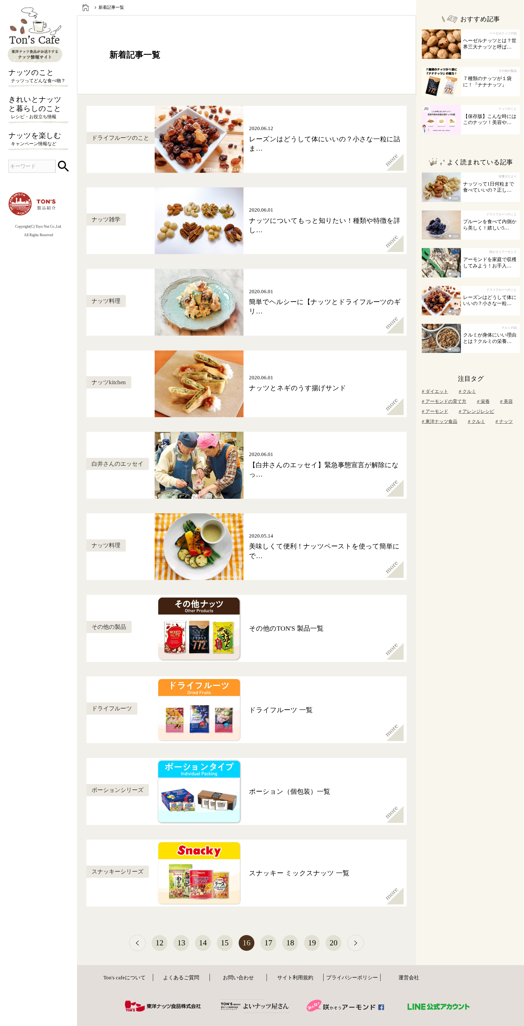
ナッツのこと (37, 76)
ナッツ (506, 421)
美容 (508, 401)
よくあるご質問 (181, 978)
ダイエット (436, 391)
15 (225, 942)
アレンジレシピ (478, 411)
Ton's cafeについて (124, 978)
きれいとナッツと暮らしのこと (35, 107)
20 (334, 942)
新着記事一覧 (111, 7)
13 (181, 942)
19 (312, 942)
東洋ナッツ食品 (441, 421)
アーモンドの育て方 (445, 401)
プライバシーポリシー (352, 978)
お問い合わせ (238, 978)
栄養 (485, 401)
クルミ (469, 391)
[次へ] (356, 943)
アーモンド (436, 411)
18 (290, 942)
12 (159, 942)
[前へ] (137, 943)
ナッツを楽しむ (34, 139)
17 (268, 942)
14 (203, 942)
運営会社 (408, 978)
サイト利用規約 (295, 978)
